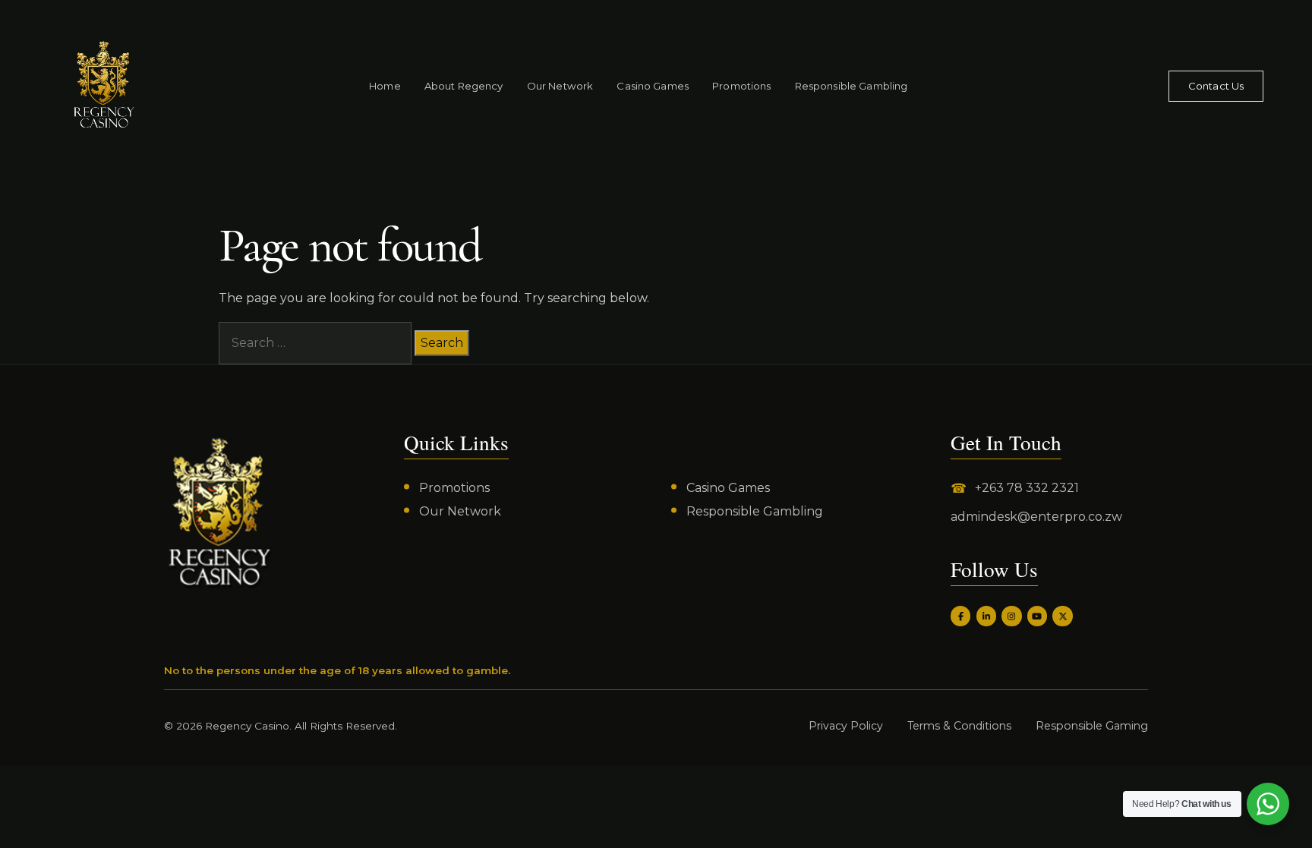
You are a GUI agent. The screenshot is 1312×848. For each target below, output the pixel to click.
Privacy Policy (846, 726)
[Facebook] (960, 616)
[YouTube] (1037, 616)
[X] (1062, 616)
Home (385, 86)
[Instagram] (1011, 616)
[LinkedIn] (986, 616)
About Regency (463, 86)
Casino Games (653, 86)
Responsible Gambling (851, 86)
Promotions (741, 86)
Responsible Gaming (1092, 726)
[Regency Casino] (219, 512)
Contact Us (1216, 86)
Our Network (560, 86)
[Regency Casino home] (78, 86)
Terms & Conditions (959, 726)
